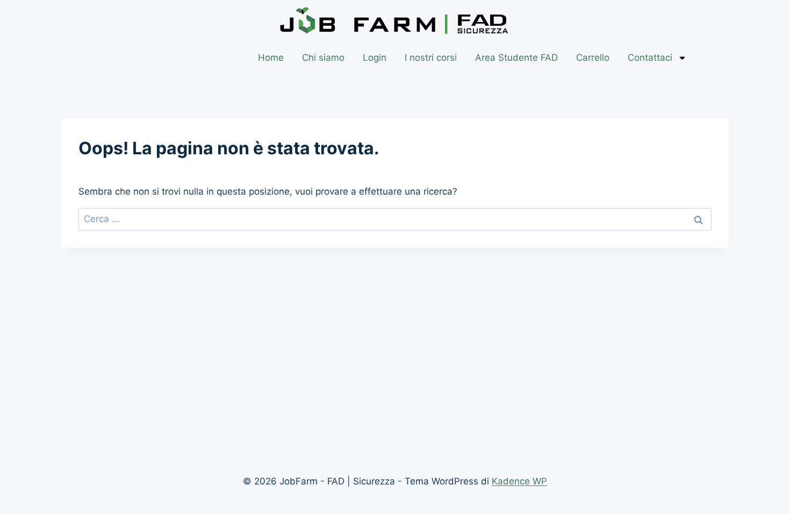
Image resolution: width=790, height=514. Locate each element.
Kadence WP (519, 481)
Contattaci (650, 57)
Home (271, 57)
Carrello (592, 57)
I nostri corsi (431, 57)
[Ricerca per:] (395, 218)
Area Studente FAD (516, 57)
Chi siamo (323, 57)
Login (374, 57)
